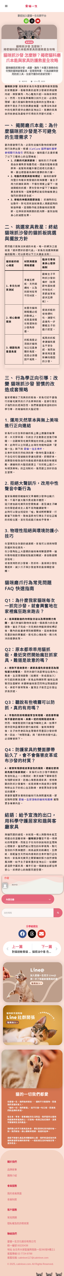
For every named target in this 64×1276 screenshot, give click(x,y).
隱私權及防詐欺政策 (18, 1223)
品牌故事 (12, 1169)
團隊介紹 (12, 1175)
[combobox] (27, 912)
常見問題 (12, 1217)
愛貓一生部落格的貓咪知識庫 (36, 799)
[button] (50, 899)
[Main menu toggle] (6, 6)
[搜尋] (58, 912)
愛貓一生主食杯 (33, 449)
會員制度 (12, 1199)
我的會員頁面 (14, 1193)
